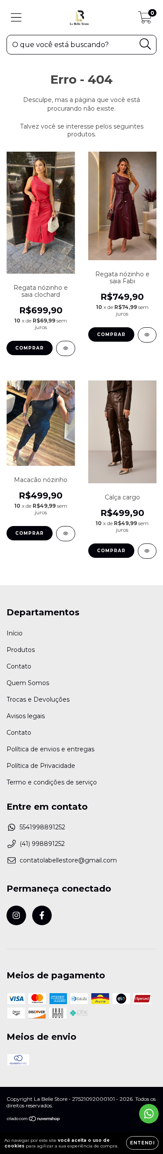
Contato (19, 666)
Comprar (29, 348)
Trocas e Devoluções (38, 699)
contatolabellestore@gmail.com (68, 860)
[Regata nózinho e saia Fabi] (147, 335)
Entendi (142, 1143)
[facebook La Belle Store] (42, 915)
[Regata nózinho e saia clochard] (65, 348)
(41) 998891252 (42, 844)
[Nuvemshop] (34, 1120)
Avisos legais (26, 716)
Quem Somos (28, 683)
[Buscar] (145, 44)
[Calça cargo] (147, 551)
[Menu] (16, 18)
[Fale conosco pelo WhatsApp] (149, 1113)
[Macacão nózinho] (65, 533)
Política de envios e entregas (50, 749)
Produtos (21, 650)
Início (15, 633)
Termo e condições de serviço (52, 782)
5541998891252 (42, 827)
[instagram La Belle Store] (16, 915)
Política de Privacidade (41, 766)
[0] (145, 20)
